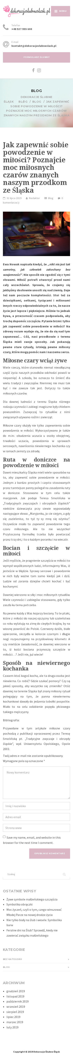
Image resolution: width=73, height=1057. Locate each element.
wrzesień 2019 (15, 1006)
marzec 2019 (14, 1022)
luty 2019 (12, 1027)
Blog (50, 198)
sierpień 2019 (15, 1012)
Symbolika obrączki (19, 904)
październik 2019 (17, 1001)
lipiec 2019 (13, 1017)
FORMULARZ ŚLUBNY (36, 57)
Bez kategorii (12, 959)
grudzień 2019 (15, 991)
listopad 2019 (15, 996)
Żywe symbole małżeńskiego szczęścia (31, 899)
